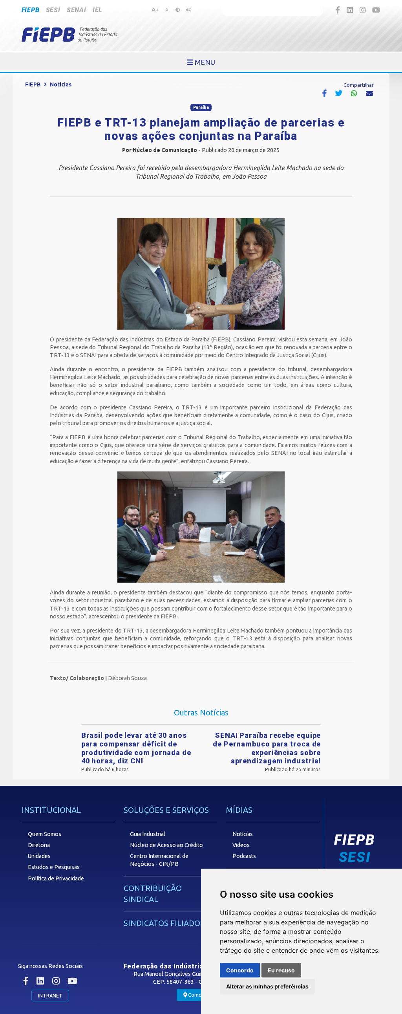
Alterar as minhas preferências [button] (267, 986)
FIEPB (31, 10)
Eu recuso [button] (281, 970)
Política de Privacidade (56, 878)
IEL (97, 10)
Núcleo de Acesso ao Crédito (166, 845)
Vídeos (241, 845)
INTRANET (50, 995)
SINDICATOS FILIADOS (164, 923)
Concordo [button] (240, 970)
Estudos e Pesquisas (54, 867)
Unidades (39, 856)
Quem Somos (44, 834)
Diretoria (39, 845)
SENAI (76, 10)
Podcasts (244, 856)
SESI (53, 10)
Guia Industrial (147, 834)
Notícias (60, 84)
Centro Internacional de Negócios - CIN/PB (159, 860)
